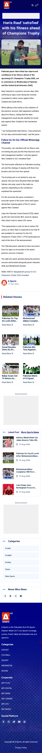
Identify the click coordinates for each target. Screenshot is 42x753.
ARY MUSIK (6, 709)
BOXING (4, 671)
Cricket (7, 548)
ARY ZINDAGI (6, 699)
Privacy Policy (21, 748)
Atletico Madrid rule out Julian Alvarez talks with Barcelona (27, 440)
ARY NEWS (5, 693)
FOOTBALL (5, 655)
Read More (6, 325)
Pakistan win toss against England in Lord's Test (31, 348)
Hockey (8, 562)
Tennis (7, 569)
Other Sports (10, 576)
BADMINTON (6, 665)
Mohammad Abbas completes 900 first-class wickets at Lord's (31, 319)
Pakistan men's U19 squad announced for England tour (30, 377)
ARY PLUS (5, 683)
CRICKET (5, 650)
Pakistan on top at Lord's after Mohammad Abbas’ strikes (10, 319)
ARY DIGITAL (6, 688)
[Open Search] (32, 5)
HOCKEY (4, 660)
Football (8, 555)
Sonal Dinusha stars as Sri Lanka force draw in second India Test (9, 348)
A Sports (18, 742)
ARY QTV (5, 704)
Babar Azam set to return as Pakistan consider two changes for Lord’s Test (10, 377)
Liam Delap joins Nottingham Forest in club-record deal (25, 487)
